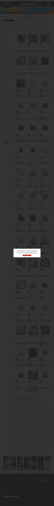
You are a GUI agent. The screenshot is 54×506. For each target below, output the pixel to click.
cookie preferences (33, 253)
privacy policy (30, 252)
